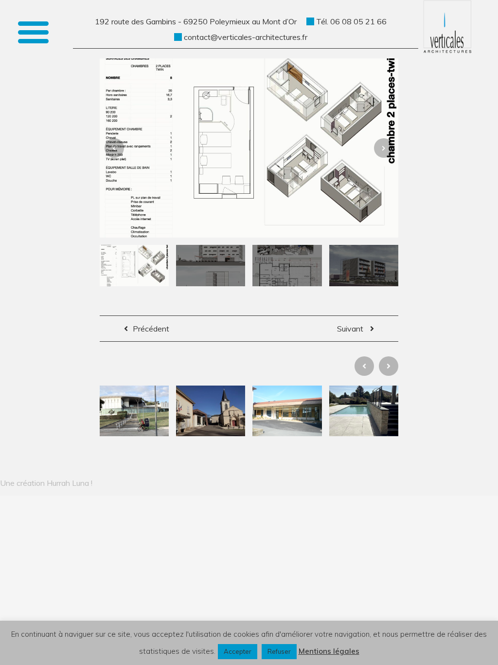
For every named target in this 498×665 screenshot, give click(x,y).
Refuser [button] (279, 651)
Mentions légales (329, 651)
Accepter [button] (237, 651)
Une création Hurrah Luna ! (46, 483)
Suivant (351, 328)
